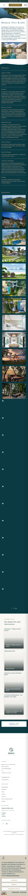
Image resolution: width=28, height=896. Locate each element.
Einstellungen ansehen (14, 888)
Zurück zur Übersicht (14, 724)
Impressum (23, 892)
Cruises (3, 794)
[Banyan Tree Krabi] (14, 203)
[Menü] (25, 5)
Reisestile (4, 789)
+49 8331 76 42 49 (6, 772)
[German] (4, 894)
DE (20, 1)
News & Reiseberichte (7, 799)
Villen (3, 791)
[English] (2, 894)
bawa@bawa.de (5, 777)
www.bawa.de (5, 779)
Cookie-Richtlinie (19, 834)
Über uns (4, 796)
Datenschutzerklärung (12, 875)
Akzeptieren (14, 880)
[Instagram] (6, 823)
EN (23, 1)
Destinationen (5, 787)
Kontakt (3, 801)
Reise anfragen (15, 4)
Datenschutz (15, 892)
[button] (25, 858)
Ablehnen (14, 884)
